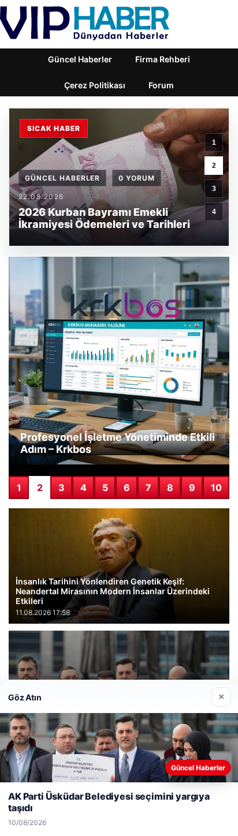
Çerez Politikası (94, 85)
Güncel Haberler (80, 59)
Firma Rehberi (162, 59)
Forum (161, 85)
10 (216, 487)
